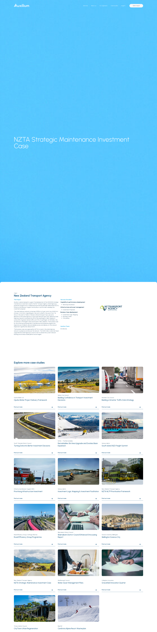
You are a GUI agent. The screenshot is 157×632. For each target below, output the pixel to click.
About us (93, 5)
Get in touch (136, 5)
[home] (23, 5)
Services (85, 5)
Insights (123, 5)
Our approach (103, 5)
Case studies (114, 5)
